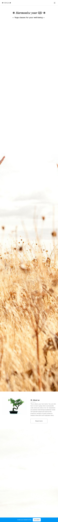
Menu (54, 2)
